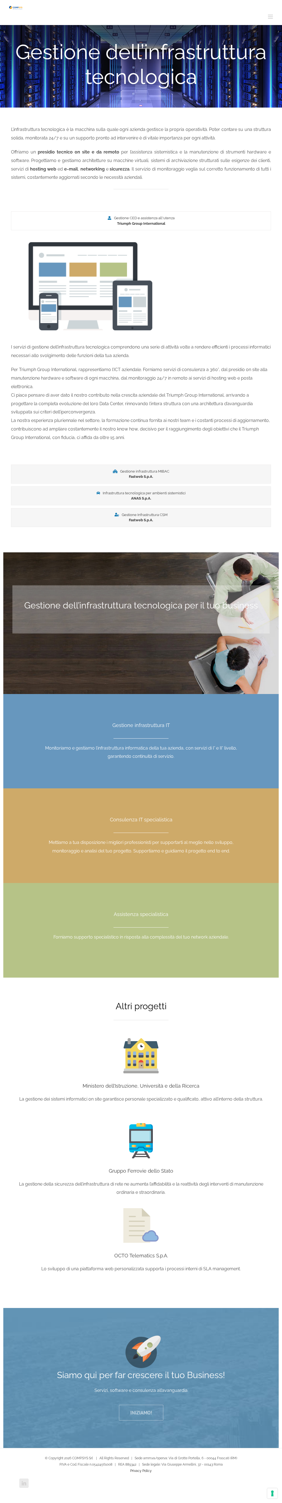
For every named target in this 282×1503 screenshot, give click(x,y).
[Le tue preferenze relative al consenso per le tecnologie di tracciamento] (272, 1493)
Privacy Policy (141, 1471)
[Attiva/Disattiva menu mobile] (271, 17)
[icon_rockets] (141, 1339)
